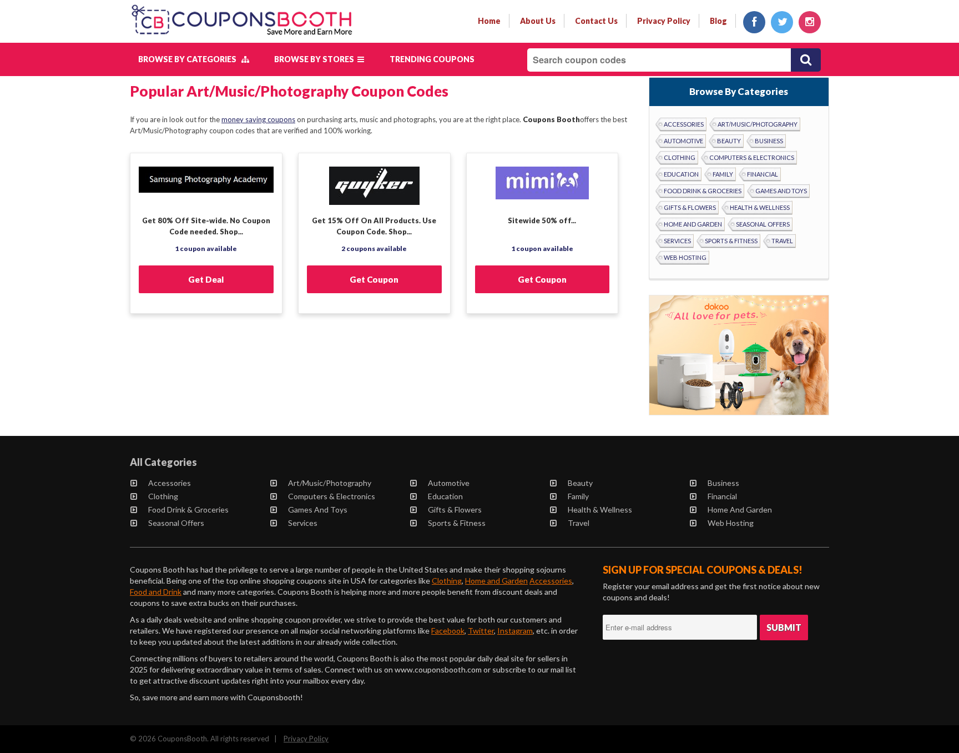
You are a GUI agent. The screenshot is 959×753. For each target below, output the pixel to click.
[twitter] (782, 22)
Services (677, 240)
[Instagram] (810, 22)
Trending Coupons (432, 59)
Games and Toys (781, 190)
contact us (596, 21)
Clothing (679, 157)
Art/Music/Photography (758, 124)
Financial (762, 174)
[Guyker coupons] (374, 190)
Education (681, 174)
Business (769, 140)
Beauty (729, 140)
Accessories (684, 124)
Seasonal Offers (763, 224)
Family (723, 174)
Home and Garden (693, 224)
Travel (782, 240)
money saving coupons (258, 119)
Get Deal (206, 279)
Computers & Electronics (751, 157)
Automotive (683, 140)
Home (489, 21)
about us (538, 21)
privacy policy (663, 21)
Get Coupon (374, 279)
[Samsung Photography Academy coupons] (206, 190)
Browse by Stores (315, 59)
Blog (718, 21)
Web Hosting (685, 257)
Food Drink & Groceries (702, 190)
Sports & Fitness (731, 240)
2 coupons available (374, 248)
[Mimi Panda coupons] (542, 190)
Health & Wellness (760, 207)
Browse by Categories (189, 59)
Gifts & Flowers (690, 207)
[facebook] (754, 22)
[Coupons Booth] (242, 37)
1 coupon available (206, 248)
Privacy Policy (306, 738)
